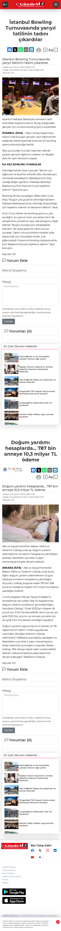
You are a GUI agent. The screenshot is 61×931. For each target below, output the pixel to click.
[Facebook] (32, 850)
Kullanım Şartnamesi (11, 876)
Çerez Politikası (9, 870)
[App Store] (30, 900)
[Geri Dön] (5, 5)
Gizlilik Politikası (9, 867)
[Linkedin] (55, 850)
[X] (40, 850)
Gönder (8, 321)
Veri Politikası (8, 873)
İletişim (5, 883)
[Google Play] (30, 891)
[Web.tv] (40, 857)
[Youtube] (32, 857)
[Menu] (56, 5)
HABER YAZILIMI (9, 915)
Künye (5, 879)
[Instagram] (47, 850)
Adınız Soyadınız (14, 270)
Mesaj (6, 282)
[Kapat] (58, 922)
